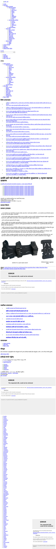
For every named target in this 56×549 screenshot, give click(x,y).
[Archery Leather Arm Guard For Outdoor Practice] (16, 308)
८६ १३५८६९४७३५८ (7, 361)
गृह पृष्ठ (4, 4)
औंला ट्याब (11, 34)
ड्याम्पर (12, 12)
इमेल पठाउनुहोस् (4, 375)
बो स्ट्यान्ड (11, 36)
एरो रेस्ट (13, 9)
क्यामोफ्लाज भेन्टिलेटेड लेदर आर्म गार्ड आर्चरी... (16, 337)
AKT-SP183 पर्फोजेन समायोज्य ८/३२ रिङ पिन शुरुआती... (17, 162)
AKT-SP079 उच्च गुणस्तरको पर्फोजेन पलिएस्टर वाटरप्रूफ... (18, 131)
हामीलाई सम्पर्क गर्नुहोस (7, 48)
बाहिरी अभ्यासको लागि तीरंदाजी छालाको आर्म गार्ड (17, 311)
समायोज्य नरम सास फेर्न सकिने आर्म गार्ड (15, 321)
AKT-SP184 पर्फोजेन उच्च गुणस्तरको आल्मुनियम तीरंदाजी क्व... (18, 155)
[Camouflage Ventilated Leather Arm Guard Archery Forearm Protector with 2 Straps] (22, 334)
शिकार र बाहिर (9, 41)
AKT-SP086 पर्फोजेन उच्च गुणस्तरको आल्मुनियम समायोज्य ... (18, 136)
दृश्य (12, 13)
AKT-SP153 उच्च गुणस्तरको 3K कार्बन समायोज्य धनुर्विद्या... (18, 147)
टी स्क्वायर (13, 17)
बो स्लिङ (10, 39)
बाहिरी (10, 43)
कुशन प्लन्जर (13, 10)
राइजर (12, 15)
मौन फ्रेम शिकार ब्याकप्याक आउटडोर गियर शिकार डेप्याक (14, 268)
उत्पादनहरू (5, 5)
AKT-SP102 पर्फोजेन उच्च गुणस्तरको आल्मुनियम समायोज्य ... (18, 140)
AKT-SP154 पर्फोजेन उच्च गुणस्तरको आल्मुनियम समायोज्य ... (18, 159)
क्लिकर (12, 11)
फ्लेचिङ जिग (11, 37)
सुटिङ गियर (8, 28)
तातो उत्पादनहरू (4, 373)
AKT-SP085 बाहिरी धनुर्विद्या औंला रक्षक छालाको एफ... (17, 112)
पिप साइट (13, 22)
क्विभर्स (10, 31)
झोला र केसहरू (12, 30)
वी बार (12, 18)
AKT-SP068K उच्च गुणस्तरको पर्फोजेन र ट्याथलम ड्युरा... (18, 126)
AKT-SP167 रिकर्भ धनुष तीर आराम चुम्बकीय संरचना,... (17, 152)
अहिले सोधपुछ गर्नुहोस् (5, 354)
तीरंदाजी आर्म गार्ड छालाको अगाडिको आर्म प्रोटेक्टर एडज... (19, 332)
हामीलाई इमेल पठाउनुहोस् (5, 202)
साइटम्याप (10, 373)
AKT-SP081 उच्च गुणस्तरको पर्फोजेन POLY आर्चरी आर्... (20, 316)
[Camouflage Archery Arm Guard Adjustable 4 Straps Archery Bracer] (18, 324)
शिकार (10, 42)
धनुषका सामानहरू (9, 6)
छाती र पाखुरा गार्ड (12, 33)
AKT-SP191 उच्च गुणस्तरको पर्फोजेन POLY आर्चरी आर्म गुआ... (18, 108)
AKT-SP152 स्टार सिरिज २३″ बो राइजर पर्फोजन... (16, 174)
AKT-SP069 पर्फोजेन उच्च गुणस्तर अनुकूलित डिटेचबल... (17, 122)
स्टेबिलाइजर (13, 16)
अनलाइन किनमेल (6, 44)
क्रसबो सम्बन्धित (12, 27)
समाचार (4, 46)
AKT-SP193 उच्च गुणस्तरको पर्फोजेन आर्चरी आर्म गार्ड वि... (17, 105)
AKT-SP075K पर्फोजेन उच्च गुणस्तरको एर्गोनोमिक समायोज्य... (18, 117)
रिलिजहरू (11, 32)
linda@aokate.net (7, 362)
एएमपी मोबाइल (15, 373)
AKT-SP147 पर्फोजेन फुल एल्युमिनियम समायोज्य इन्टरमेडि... (18, 166)
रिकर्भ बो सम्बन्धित (12, 7)
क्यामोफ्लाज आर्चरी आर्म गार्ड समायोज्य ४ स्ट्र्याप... (17, 327)
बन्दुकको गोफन (12, 38)
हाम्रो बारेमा (5, 47)
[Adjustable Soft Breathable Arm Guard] (14, 318)
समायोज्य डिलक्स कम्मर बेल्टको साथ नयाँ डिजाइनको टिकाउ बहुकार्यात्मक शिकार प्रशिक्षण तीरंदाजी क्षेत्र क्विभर (25, 267)
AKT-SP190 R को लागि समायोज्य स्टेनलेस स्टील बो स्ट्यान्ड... (18, 143)
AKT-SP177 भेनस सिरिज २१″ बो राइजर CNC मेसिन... (17, 171)
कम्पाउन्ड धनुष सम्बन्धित (13, 20)
